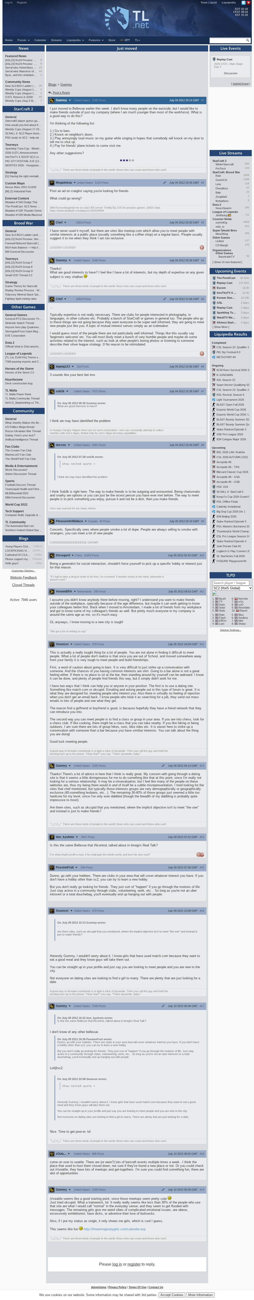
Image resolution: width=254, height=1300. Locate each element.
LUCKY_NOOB (37, 550)
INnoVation (244, 607)
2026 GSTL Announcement (21, 152)
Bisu (241, 614)
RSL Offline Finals (227, 501)
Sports (10, 481)
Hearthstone (14, 379)
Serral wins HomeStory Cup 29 (21, 67)
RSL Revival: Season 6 (230, 394)
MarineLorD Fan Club (18, 454)
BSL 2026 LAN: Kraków (231, 452)
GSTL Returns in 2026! (19, 97)
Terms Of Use (137, 1287)
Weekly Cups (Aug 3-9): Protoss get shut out (21, 100)
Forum (22, 40)
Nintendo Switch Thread (19, 322)
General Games (16, 315)
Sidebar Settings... (230, 630)
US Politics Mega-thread (19, 426)
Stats (222, 610)
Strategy (11, 172)
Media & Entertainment (21, 466)
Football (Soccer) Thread (20, 484)
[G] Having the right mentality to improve (23, 176)
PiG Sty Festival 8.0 (228, 352)
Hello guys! (12, 563)
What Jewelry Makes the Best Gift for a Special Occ (23, 422)
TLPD (230, 575)
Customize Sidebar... (23, 570)
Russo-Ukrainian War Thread (23, 431)
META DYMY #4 (226, 357)
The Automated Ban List (19, 525)
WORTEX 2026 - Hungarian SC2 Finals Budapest (23, 165)
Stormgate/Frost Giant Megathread (23, 331)
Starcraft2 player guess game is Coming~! (23, 120)
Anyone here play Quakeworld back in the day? (23, 327)
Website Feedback (23, 577)
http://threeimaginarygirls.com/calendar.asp (115, 1229)
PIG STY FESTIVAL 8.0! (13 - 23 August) (23, 161)
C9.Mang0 (222, 245)
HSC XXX (222, 486)
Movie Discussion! (16, 469)
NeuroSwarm (223, 208)
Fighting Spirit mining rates (21, 298)
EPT (127, 40)
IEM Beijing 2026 (226, 516)
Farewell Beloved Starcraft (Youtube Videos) (23, 243)
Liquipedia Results (230, 334)
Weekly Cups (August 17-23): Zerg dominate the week (21, 89)
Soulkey (243, 617)
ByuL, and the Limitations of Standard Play (21, 75)
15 (40, 67)
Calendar (40, 40)
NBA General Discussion (20, 497)
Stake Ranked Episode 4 (231, 541)
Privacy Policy (117, 1287)
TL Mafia (11, 390)
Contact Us (156, 1287)
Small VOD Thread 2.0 (18, 275)
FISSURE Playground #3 (231, 561)
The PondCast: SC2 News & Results (23, 206)
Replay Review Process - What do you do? (23, 290)
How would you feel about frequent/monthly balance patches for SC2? (23, 124)
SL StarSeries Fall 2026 (231, 556)
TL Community (15, 522)
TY (220, 601)
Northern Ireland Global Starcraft (23, 530)
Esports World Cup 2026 (231, 409)
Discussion (230, 73)
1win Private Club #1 (229, 546)
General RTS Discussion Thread (23, 318)
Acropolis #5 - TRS (228, 467)
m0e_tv (220, 226)
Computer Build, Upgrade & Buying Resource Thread (23, 515)
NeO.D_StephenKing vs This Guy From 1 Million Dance (23, 402)
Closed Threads (23, 585)
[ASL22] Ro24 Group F (19, 262)
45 (40, 97)
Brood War (23, 223)
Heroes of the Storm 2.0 (19, 372)
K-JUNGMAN (225, 374)
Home (9, 40)
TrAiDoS (37, 546)
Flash (222, 617)
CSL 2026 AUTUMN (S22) (232, 457)
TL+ (137, 40)
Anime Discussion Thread (20, 473)
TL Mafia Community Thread (22, 398)
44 (40, 71)
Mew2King (222, 233)
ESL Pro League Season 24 (233, 536)
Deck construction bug (18, 383)
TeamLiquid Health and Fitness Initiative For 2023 (23, 489)
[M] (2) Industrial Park (18, 191)
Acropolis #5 (224, 462)
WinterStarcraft (225, 164)
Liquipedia (229, 2)
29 (40, 85)
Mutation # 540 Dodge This (21, 202)
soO (241, 604)
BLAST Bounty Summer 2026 (234, 419)
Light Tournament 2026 (230, 399)
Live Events (231, 48)
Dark (222, 604)
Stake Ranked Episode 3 (231, 429)
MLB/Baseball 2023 (16, 493)
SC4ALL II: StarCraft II (230, 491)
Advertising (98, 1287)
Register (22, 2)
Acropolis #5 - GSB (228, 481)
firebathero (222, 200)
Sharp (242, 623)
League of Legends (18, 353)
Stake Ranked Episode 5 (231, 521)
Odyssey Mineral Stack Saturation (23, 294)
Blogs (23, 538)
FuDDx (38, 555)
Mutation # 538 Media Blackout (23, 214)
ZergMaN (221, 196)
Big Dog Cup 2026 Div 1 (231, 511)
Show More (221, 326)
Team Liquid (209, 2)
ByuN (222, 598)
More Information (200, 1295)
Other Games (23, 306)
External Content (17, 198)
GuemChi (221, 179)
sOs (241, 601)
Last (221, 623)
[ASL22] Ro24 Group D (19, 271)
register (134, 1264)
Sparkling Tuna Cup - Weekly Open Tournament (23, 148)
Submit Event (241, 83)
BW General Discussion (19, 251)
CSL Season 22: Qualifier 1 (233, 347)
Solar (222, 607)
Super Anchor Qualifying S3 (233, 384)
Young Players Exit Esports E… (18, 546)
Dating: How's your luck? (20, 435)
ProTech (221, 168)
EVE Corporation (15, 335)
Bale (218, 192)
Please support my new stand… (18, 559)
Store (111, 40)
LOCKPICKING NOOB (18, 550)
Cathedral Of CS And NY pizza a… (18, 554)
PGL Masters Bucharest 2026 (235, 526)
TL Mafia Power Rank (18, 394)
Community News (17, 82)
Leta (218, 184)
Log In (8, 2)
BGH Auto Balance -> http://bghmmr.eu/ (23, 247)
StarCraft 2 (23, 108)
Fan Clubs (12, 446)
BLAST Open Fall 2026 (230, 404)
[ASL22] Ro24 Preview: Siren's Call (21, 60)
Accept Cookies (171, 1295)
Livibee (220, 241)
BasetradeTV (226, 256)
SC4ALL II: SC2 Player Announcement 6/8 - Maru (23, 133)
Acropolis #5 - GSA (228, 476)
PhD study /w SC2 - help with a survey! (23, 137)
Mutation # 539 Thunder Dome (23, 210)
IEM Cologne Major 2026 (231, 439)
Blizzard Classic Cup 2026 (232, 471)
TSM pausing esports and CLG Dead (23, 361)
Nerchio (243, 598)
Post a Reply (61, 93)
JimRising (221, 215)
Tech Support (14, 511)
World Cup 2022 (16, 504)
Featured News (16, 56)
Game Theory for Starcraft (21, 286)
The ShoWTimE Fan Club (20, 458)
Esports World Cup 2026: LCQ (235, 414)
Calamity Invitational (228, 506)
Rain (218, 175)
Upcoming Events (230, 271)
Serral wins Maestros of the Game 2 (21, 71)
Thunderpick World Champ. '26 (235, 531)
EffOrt (222, 620)
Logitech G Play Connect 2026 (235, 551)
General (10, 117)
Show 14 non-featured (227, 262)
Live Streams (230, 152)
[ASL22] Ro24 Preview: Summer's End (21, 63)
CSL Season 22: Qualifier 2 (233, 389)
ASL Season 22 (226, 379)
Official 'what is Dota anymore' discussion (23, 346)
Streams (56, 40)
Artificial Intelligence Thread (21, 439)
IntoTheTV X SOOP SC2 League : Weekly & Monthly (23, 156)
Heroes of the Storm (19, 368)
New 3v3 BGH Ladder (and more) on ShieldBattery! (21, 85)
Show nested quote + (78, 464)
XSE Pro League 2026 (230, 434)
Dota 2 (9, 342)
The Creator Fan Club (18, 450)
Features (95, 40)
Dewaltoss (222, 188)
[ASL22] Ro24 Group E (19, 266)
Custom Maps (15, 183)
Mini (240, 620)
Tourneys (11, 145)
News (24, 48)
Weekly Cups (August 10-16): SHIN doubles (21, 93)
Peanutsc (37, 559)
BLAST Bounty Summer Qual (234, 424)
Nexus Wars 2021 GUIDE (20, 187)
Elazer (244, 610)
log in (117, 1264)
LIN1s (39, 563)
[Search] (248, 40)
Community (23, 410)
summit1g (221, 222)
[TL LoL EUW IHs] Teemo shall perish (23, 357)
